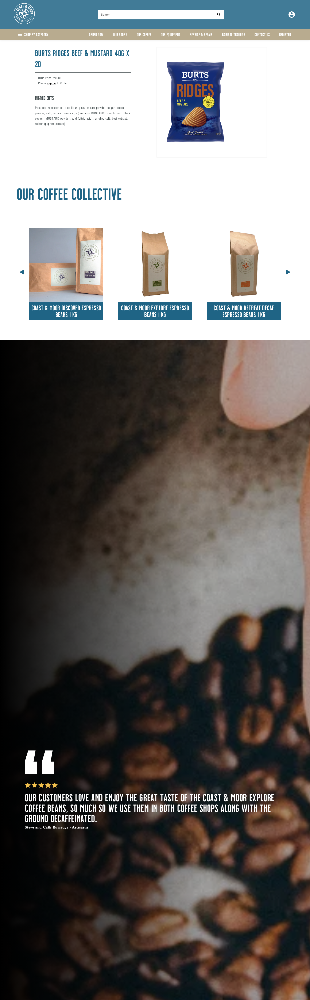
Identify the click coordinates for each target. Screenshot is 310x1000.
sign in (51, 83)
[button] (288, 271)
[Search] (219, 14)
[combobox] (156, 14)
